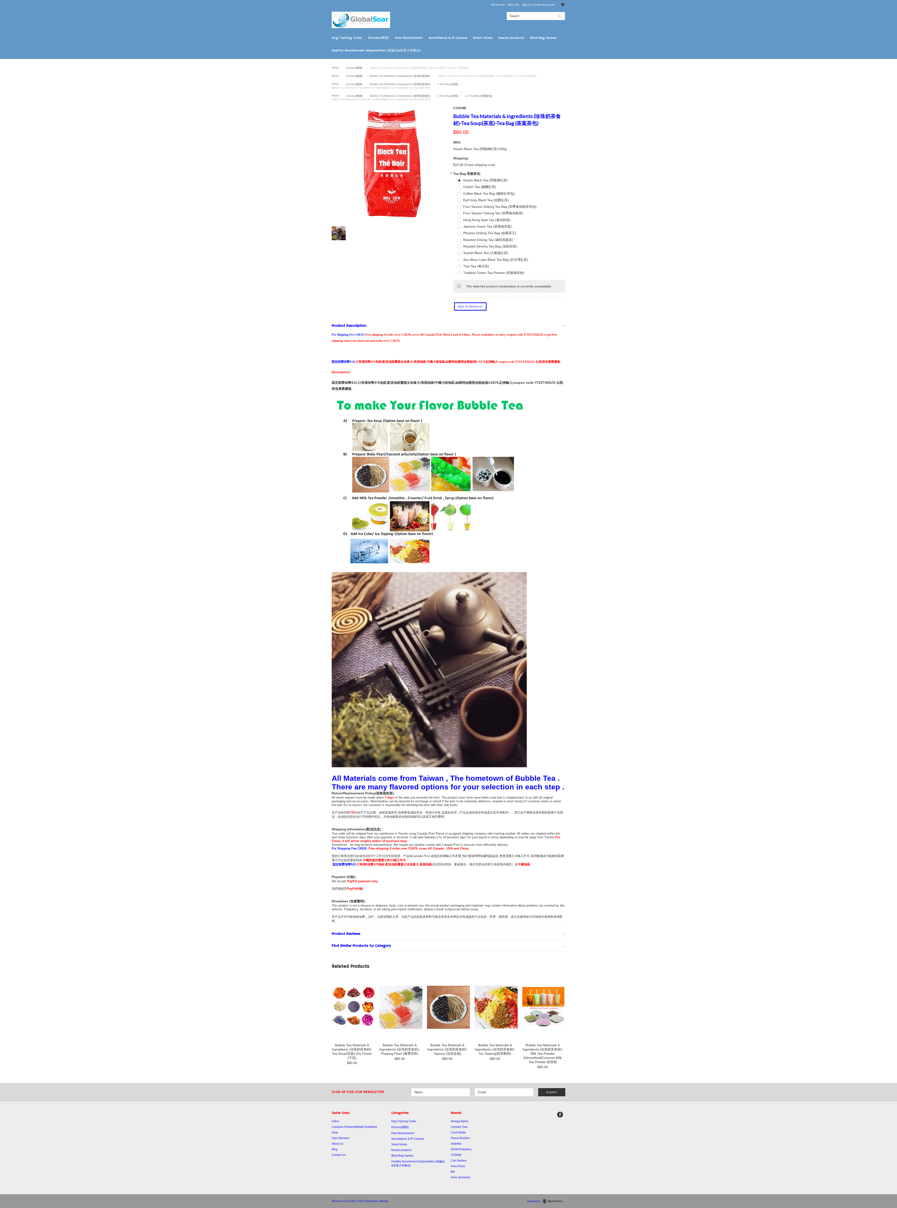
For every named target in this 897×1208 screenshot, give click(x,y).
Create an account (544, 4)
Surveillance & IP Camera (448, 38)
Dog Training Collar (347, 38)
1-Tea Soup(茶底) (448, 84)
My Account (498, 4)
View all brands (460, 1177)
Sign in (526, 4)
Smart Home (482, 38)
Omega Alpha (459, 1121)
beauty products (511, 38)
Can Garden (458, 1160)
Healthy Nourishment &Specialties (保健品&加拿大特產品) (376, 50)
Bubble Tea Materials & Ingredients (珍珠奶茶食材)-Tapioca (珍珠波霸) (447, 1049)
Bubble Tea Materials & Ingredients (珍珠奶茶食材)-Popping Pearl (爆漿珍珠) (399, 1049)
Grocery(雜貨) (378, 38)
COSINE (459, 108)
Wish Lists (513, 4)
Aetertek (456, 1143)
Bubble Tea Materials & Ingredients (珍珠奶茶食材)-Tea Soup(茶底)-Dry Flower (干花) (352, 1051)
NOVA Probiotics (461, 1149)
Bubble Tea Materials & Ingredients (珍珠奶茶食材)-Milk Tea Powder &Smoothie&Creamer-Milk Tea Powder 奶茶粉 (542, 1053)
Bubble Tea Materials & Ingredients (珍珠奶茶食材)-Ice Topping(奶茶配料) (495, 1049)
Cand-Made (458, 1132)
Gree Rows (458, 1166)
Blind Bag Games (543, 38)
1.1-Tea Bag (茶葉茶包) (478, 95)
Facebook (560, 1115)
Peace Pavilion (460, 1138)
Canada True (459, 1127)
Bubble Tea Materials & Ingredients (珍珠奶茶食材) (400, 76)
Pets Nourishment (409, 38)
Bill (453, 1171)
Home (335, 67)
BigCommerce (554, 1201)
